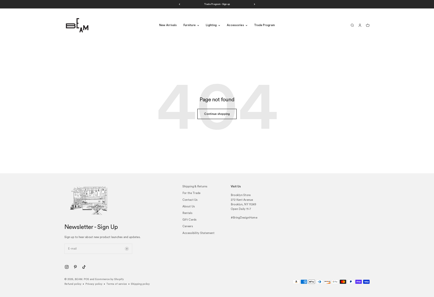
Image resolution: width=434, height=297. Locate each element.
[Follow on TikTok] (84, 267)
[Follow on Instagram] (66, 267)
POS (86, 279)
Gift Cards (189, 219)
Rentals (187, 213)
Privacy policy (94, 284)
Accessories (235, 25)
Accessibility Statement (198, 233)
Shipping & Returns (195, 186)
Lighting (211, 25)
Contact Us (190, 199)
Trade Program (264, 25)
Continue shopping (217, 113)
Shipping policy (140, 284)
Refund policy (72, 284)
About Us (188, 206)
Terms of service (116, 284)
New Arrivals (168, 25)
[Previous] (179, 4)
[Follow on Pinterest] (75, 267)
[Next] (254, 4)
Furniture (189, 25)
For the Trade (191, 193)
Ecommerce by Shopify (109, 279)
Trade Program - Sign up (217, 4)
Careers (187, 226)
